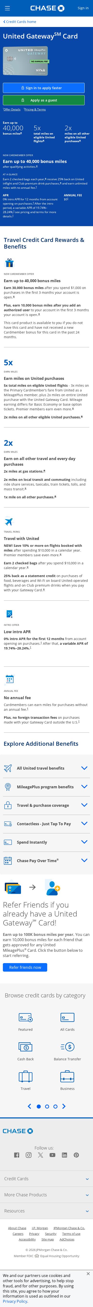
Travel (27, 1088)
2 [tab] (47, 1106)
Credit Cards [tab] (48, 1178)
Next (64, 1106)
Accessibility (27, 1239)
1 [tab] (38, 1106)
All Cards (68, 1029)
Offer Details (12, 109)
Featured (26, 1029)
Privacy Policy (15, 1301)
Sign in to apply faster (55, 87)
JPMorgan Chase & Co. (69, 1228)
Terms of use (71, 1234)
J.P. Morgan (40, 1228)
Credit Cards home (21, 21)
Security (51, 1234)
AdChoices (67, 1239)
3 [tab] (55, 1106)
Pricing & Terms (35, 109)
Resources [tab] (48, 1211)
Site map (47, 1239)
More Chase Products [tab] (48, 1194)
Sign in (85, 7)
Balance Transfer (67, 1059)
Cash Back (25, 1059)
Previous (29, 1106)
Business (68, 1088)
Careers (18, 1234)
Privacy (34, 1234)
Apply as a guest (58, 100)
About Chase (17, 1228)
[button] (88, 1274)
